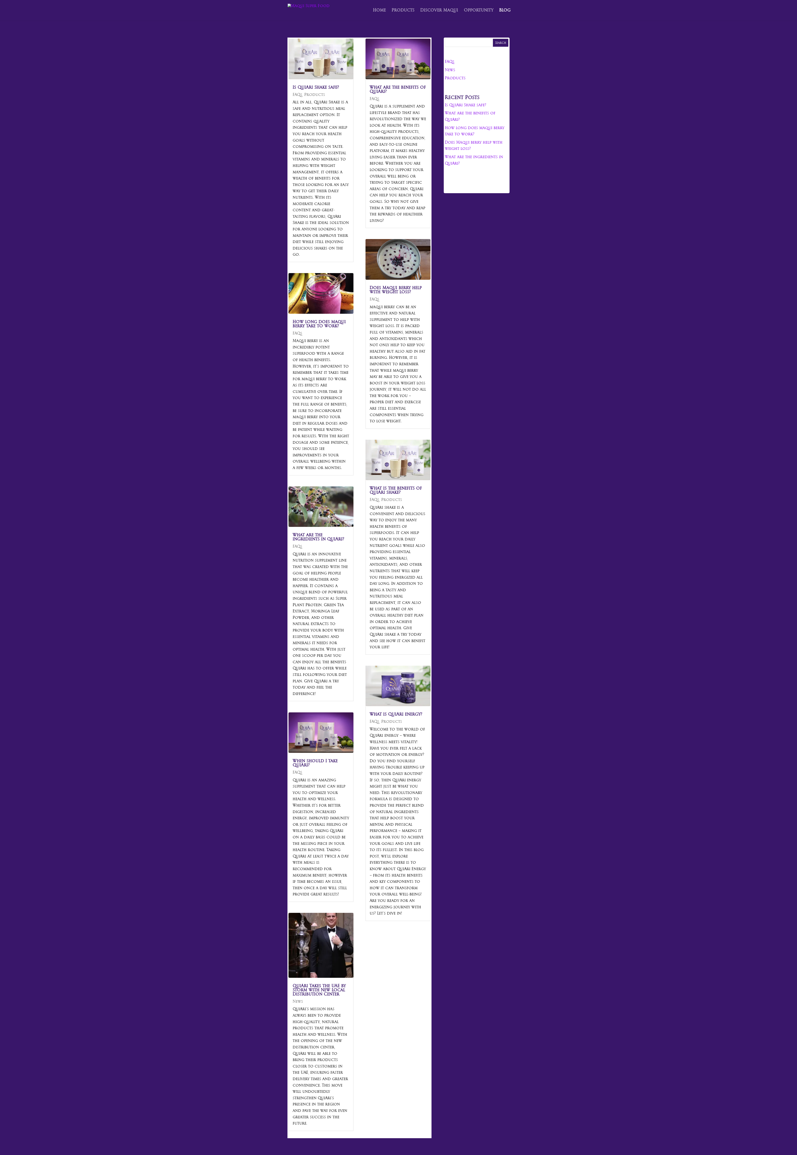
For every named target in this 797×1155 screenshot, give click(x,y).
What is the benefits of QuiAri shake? (396, 490)
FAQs (297, 95)
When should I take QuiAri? (315, 763)
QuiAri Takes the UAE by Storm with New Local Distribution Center (319, 990)
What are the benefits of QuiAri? (398, 89)
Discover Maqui (439, 11)
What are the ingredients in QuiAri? (318, 537)
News (298, 1001)
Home (379, 11)
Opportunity (478, 11)
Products (403, 11)
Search (500, 43)
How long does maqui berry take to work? (319, 324)
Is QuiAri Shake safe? (316, 87)
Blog (505, 11)
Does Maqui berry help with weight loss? (396, 290)
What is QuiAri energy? (396, 714)
